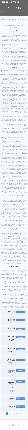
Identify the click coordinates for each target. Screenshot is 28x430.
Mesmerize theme (15, 425)
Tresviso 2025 (11, 328)
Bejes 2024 (11, 398)
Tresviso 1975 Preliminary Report (11, 350)
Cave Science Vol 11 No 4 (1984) (11, 382)
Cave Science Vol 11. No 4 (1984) (11, 371)
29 (20, 413)
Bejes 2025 (10, 311)
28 (17, 413)
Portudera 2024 (11, 406)
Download (20, 312)
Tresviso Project (10, 2)
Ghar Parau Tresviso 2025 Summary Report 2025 (11, 338)
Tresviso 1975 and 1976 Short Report (11, 361)
